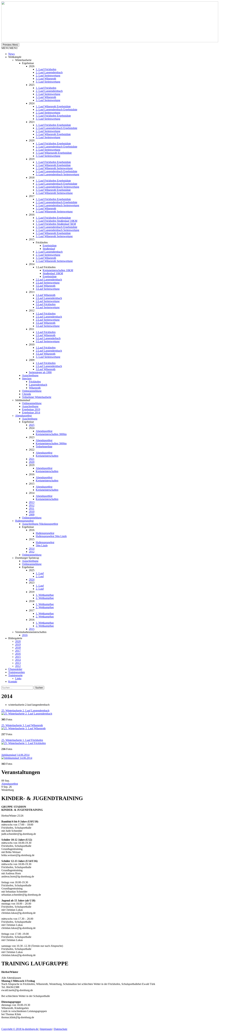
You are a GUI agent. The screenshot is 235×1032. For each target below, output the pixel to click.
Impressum (46, 1029)
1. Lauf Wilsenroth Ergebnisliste (53, 106)
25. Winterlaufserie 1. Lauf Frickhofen (22, 740)
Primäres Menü (10, 44)
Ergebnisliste (50, 245)
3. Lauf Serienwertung (48, 81)
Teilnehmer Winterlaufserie (36, 397)
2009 (31, 514)
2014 (31, 548)
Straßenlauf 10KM (53, 273)
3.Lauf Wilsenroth (45, 285)
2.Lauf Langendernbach (49, 279)
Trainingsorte (15, 675)
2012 (31, 505)
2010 (31, 511)
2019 (18, 644)
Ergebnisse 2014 (31, 412)
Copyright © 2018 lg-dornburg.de (20, 1029)
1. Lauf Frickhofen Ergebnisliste (53, 125)
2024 (31, 579)
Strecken (26, 378)
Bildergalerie (15, 638)
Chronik (26, 393)
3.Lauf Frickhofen (46, 304)
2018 (18, 647)
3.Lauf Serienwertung (48, 288)
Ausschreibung (30, 375)
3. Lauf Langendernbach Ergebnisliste (56, 171)
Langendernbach (38, 384)
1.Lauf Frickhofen (46, 313)
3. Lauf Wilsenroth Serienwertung (54, 193)
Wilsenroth (35, 387)
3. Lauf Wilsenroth (46, 78)
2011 (31, 508)
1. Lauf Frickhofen (46, 69)
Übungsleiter (15, 669)
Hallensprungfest (24, 520)
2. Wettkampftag (45, 598)
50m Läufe (42, 545)
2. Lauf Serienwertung (48, 75)
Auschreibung (29, 418)
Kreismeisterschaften (47, 455)
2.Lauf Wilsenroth (45, 335)
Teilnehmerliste (44, 446)
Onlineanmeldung (31, 390)
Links (18, 678)
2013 (31, 502)
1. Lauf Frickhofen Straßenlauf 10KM (56, 220)
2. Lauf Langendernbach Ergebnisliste (56, 109)
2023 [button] (31, 437)
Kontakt (12, 681)
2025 (31, 424)
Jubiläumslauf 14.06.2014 (15, 754)
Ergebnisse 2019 (31, 409)
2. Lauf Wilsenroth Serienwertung (54, 168)
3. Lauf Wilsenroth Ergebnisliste (53, 134)
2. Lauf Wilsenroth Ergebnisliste (53, 165)
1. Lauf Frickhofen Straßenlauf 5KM (56, 223)
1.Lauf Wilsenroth (45, 295)
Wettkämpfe (14, 56)
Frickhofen (35, 381)
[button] (9, 48)
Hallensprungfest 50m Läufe (51, 536)
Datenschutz (60, 1029)
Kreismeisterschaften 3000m (51, 434)
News (11, 53)
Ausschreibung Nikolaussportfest (40, 523)
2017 (18, 650)
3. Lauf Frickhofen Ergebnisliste (53, 115)
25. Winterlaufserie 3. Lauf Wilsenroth (22, 725)
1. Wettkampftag (45, 594)
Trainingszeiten (16, 672)
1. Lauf (40, 573)
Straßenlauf (49, 248)
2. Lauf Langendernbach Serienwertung (57, 186)
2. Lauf (40, 576)
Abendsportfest (23, 415)
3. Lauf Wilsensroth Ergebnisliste (54, 152)
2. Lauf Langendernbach (49, 72)
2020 (31, 462)
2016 (25, 635)
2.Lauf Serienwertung (48, 282)
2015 (31, 628)
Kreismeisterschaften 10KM (58, 270)
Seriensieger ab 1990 (40, 372)
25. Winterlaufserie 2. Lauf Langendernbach (25, 710)
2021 (31, 458)
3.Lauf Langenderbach (48, 338)
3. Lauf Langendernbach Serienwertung (57, 174)
